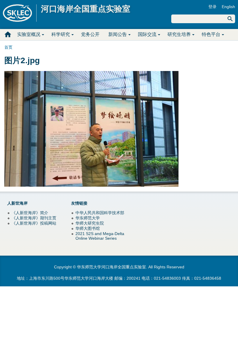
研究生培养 (179, 34)
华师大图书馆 (87, 228)
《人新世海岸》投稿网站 (34, 223)
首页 (8, 34)
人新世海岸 (17, 203)
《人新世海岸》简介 (30, 212)
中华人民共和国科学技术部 (99, 212)
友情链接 (79, 203)
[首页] (20, 13)
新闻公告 (117, 34)
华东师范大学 (87, 218)
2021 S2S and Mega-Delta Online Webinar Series (99, 236)
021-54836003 (167, 278)
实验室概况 (28, 34)
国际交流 (147, 34)
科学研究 (60, 34)
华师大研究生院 (89, 223)
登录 (212, 6)
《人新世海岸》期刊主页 (34, 218)
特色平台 (211, 34)
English (228, 6)
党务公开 (90, 34)
